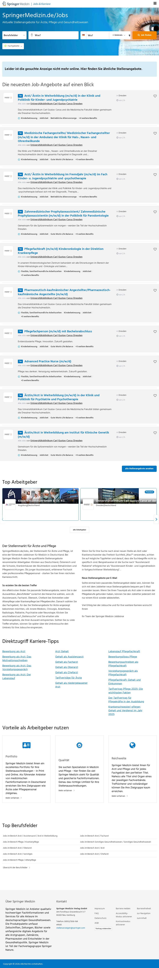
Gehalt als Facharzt (66, 661)
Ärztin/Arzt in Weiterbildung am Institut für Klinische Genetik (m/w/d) (63, 434)
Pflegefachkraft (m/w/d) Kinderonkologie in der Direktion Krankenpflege (60, 251)
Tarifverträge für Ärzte (68, 677)
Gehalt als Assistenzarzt (69, 656)
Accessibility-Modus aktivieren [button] (124, 915)
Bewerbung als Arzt (13, 651)
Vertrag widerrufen (103, 928)
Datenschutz (100, 918)
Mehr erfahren (12, 798)
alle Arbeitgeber (79, 529)
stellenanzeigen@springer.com (70, 928)
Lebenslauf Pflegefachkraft (124, 651)
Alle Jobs (22, 104)
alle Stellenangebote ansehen (139, 468)
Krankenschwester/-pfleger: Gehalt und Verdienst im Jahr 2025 (125, 710)
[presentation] (156, 519)
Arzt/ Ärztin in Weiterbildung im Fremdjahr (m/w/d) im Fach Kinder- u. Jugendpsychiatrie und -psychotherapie (62, 176)
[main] (79, 449)
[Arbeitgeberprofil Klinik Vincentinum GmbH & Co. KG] (10, 504)
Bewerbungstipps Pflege (122, 656)
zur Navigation (143, 913)
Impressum (100, 908)
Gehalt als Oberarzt (66, 667)
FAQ (97, 913)
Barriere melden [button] (123, 908)
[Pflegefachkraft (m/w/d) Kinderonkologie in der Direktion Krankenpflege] (8, 251)
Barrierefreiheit (144, 908)
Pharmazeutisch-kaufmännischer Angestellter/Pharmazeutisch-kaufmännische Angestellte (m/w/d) (64, 292)
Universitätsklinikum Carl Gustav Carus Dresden (56, 104)
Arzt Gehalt (62, 651)
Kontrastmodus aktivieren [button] (123, 923)
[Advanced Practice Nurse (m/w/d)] (8, 363)
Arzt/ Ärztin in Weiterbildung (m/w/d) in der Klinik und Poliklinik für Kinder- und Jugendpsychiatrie (59, 97)
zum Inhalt (142, 918)
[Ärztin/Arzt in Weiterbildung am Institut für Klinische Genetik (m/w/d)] (8, 434)
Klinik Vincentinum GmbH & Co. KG (41, 501)
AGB (97, 923)
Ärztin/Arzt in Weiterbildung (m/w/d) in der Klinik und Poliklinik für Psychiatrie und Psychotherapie (59, 397)
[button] (129, 35)
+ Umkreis (117, 35)
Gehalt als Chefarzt (66, 672)
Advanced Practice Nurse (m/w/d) (47, 361)
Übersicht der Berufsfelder (15, 867)
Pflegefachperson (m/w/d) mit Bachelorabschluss (58, 331)
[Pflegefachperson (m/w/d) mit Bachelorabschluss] (8, 333)
